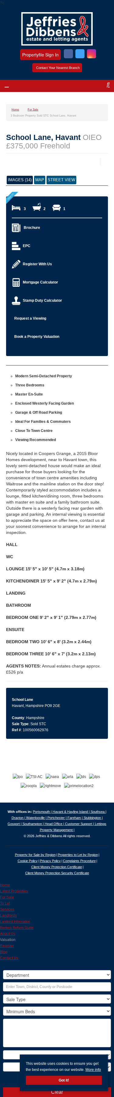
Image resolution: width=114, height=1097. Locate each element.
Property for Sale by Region (35, 855)
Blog (4, 952)
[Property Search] (103, 87)
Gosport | (15, 824)
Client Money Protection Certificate (56, 867)
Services (7, 909)
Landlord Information (15, 921)
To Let (5, 903)
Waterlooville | (36, 818)
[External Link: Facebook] (68, 54)
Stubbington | (93, 818)
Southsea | (98, 811)
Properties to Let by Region (78, 855)
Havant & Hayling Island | (72, 811)
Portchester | (57, 818)
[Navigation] (11, 87)
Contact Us (9, 958)
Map (39, 180)
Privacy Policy (50, 861)
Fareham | (75, 818)
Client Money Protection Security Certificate (57, 873)
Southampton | (33, 824)
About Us (7, 934)
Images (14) (20, 180)
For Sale (7, 897)
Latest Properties (14, 891)
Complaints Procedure (79, 861)
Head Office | (55, 824)
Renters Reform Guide (16, 927)
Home (5, 885)
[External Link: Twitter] (80, 54)
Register (7, 946)
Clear (57, 1092)
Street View (61, 180)
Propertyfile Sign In (40, 55)
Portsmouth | (43, 811)
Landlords (8, 915)
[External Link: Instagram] (91, 54)
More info (93, 1070)
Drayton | (19, 818)
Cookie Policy (28, 861)
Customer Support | (80, 824)
